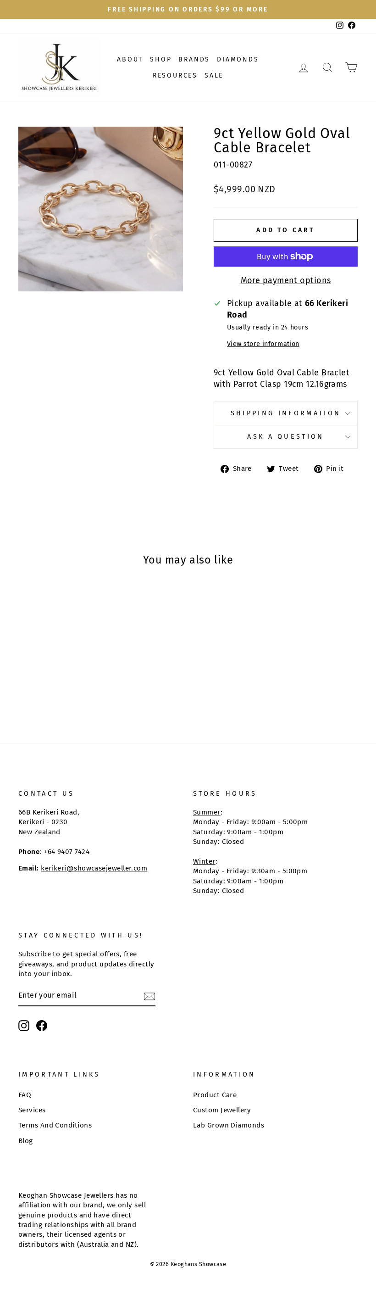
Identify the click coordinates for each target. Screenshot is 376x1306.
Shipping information (286, 413)
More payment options (286, 280)
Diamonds (238, 59)
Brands (194, 59)
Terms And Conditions (55, 1125)
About (130, 59)
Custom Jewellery (222, 1110)
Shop (160, 59)
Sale (214, 75)
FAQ (24, 1095)
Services (32, 1110)
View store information (263, 344)
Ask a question (285, 437)
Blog (25, 1141)
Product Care (215, 1095)
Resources (175, 75)
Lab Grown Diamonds (228, 1125)
